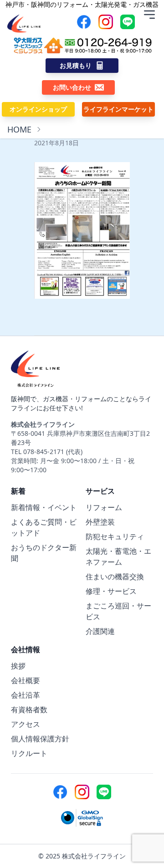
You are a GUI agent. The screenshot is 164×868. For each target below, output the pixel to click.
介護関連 (100, 631)
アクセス (25, 724)
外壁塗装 (100, 522)
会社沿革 (25, 695)
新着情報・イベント (44, 507)
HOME (19, 129)
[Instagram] (105, 22)
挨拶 (18, 666)
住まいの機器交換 (115, 577)
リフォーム (104, 507)
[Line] (127, 22)
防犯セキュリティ (115, 536)
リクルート (29, 753)
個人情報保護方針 (40, 739)
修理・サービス (111, 591)
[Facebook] (84, 22)
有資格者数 (29, 710)
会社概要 (25, 680)
